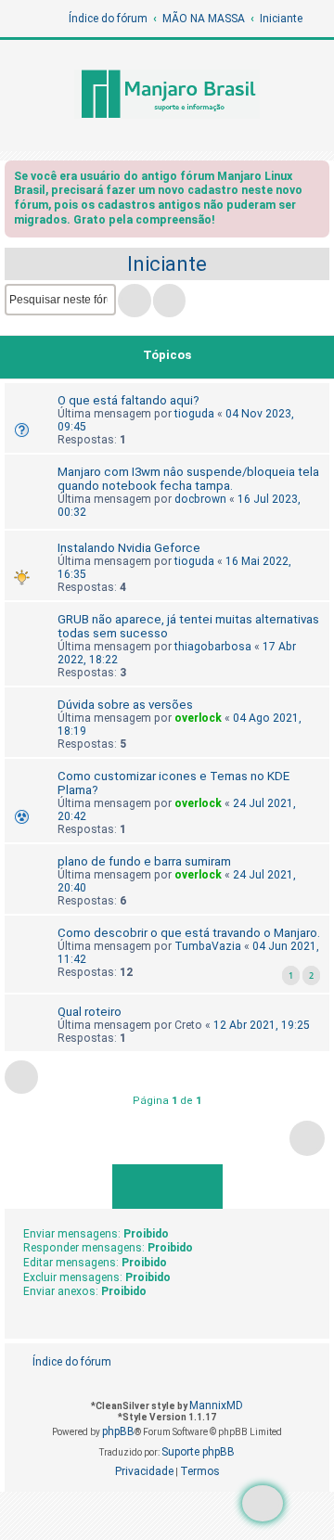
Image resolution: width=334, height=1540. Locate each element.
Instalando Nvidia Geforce (129, 548)
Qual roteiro (90, 1012)
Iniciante (167, 264)
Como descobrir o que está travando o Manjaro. (189, 933)
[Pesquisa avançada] (169, 300)
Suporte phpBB (198, 1451)
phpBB (118, 1431)
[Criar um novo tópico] (262, 1503)
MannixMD (216, 1405)
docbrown (200, 499)
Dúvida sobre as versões (125, 705)
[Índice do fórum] (167, 96)
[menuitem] (285, 1362)
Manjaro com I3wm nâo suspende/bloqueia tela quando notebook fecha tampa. (188, 479)
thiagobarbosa (212, 646)
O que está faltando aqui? (128, 400)
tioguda (194, 413)
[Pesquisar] (134, 300)
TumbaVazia (207, 946)
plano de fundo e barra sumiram (144, 861)
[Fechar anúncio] (317, 179)
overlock (198, 718)
